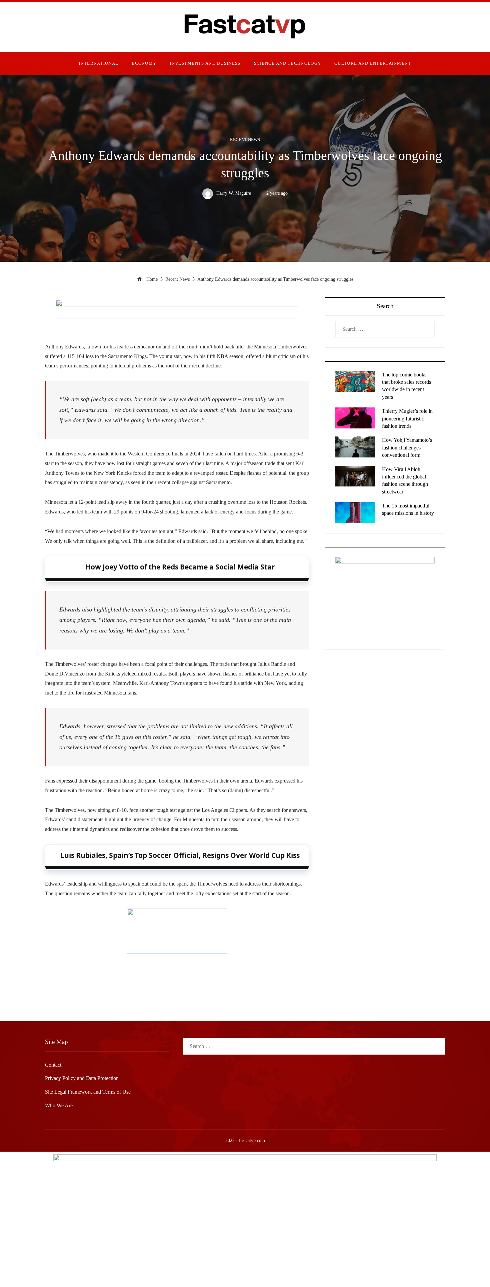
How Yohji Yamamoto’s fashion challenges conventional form (407, 447)
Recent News (245, 140)
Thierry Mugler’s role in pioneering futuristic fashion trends (407, 418)
